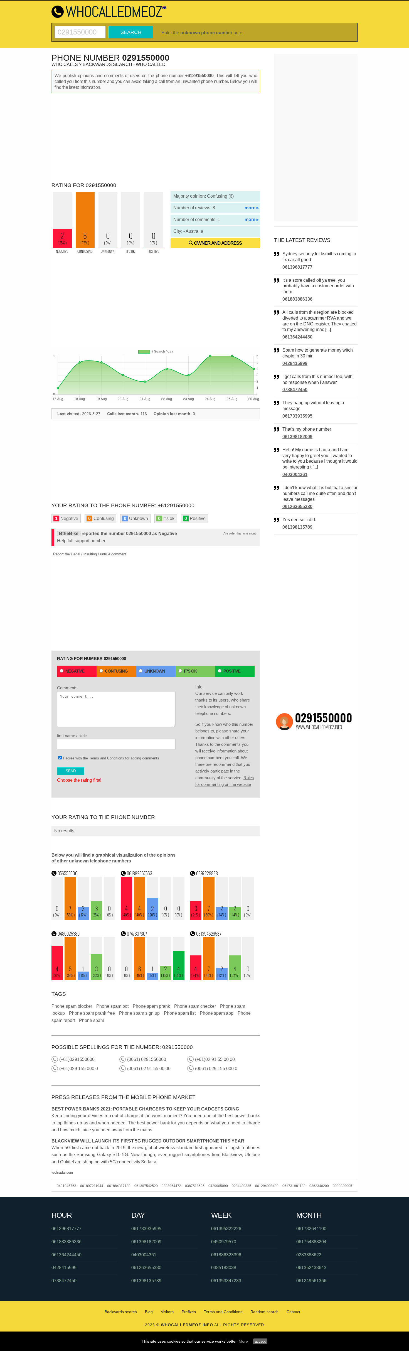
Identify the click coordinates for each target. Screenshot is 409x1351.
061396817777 (297, 267)
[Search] (80, 28)
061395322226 (226, 1228)
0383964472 (171, 1186)
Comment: (66, 687)
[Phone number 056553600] (83, 918)
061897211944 (91, 1186)
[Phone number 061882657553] (153, 918)
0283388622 (308, 1254)
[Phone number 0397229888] (222, 918)
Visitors (167, 1312)
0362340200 (319, 1186)
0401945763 (66, 1186)
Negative (74, 671)
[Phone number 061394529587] (222, 978)
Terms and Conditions (106, 758)
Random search (264, 1312)
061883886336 (297, 299)
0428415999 (294, 363)
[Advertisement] (155, 138)
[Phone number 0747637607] (153, 978)
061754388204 (311, 1241)
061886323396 (226, 1254)
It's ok (190, 671)
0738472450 (294, 389)
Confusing (116, 671)
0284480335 (241, 1186)
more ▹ (252, 207)
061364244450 (297, 337)
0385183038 (223, 1267)
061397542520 (146, 1186)
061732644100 (311, 1228)
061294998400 (267, 1186)
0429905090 (218, 1186)
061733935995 (297, 416)
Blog (149, 1312)
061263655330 (297, 506)
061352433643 (311, 1267)
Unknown (154, 671)
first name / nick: (72, 735)
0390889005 (342, 1186)
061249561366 (311, 1280)
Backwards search (121, 1312)
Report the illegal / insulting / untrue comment (89, 554)
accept (260, 1341)
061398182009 (297, 436)
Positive (231, 671)
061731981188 (293, 1186)
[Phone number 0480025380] (83, 978)
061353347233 (226, 1280)
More (243, 1341)
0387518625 (194, 1186)
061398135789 (297, 527)
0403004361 (294, 474)
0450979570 (223, 1241)
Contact (293, 1312)
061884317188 (118, 1186)
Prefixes (189, 1312)
